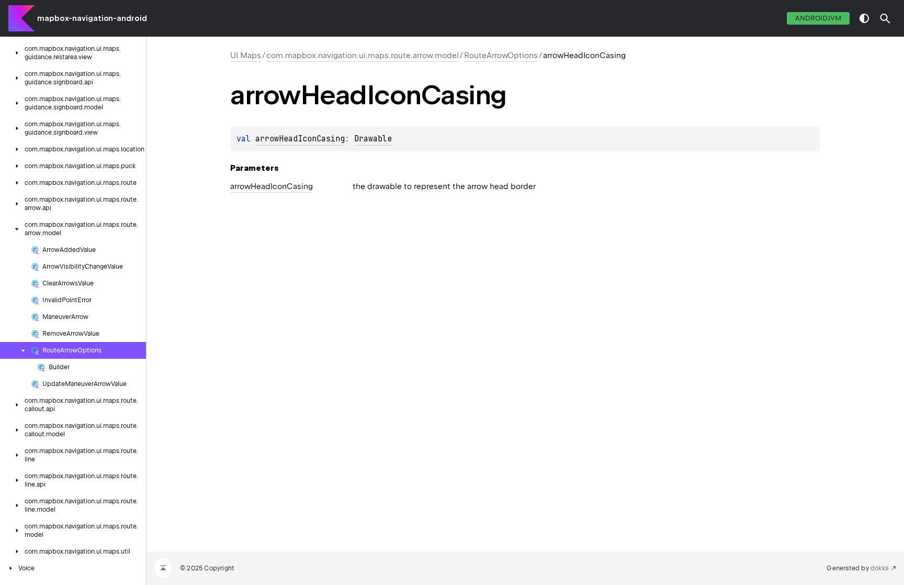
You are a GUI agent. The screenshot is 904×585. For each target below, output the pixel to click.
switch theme (864, 18)
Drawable (373, 139)
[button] (885, 18)
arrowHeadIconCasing (300, 139)
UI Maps (245, 55)
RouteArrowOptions (501, 55)
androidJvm (818, 18)
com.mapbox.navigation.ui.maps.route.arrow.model (362, 55)
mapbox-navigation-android (92, 18)
